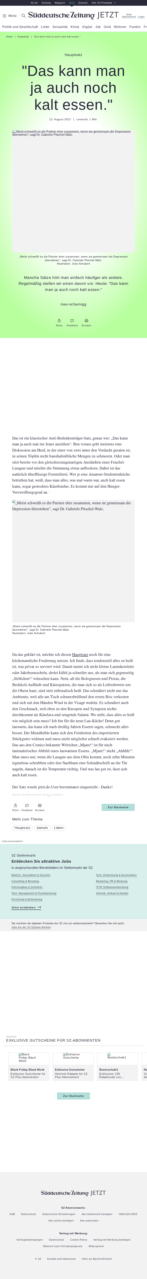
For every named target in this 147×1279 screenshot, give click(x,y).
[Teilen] (59, 320)
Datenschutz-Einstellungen (59, 1214)
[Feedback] (72, 320)
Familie (135, 26)
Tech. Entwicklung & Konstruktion (116, 875)
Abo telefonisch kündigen (97, 1214)
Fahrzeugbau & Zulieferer (27, 887)
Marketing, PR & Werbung (111, 881)
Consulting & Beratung (25, 881)
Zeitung (46, 3)
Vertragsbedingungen (29, 1240)
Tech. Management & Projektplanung (33, 893)
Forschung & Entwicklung (26, 899)
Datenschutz (28, 1214)
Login (141, 17)
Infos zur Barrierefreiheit (97, 1259)
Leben (59, 828)
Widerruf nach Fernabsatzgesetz (63, 1246)
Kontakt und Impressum (61, 1259)
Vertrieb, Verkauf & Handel (112, 893)
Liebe (45, 26)
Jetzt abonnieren (129, 15)
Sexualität (60, 26)
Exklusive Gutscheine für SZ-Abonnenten (53, 1040)
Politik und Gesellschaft (20, 26)
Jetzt (72, 3)
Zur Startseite (118, 807)
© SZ (38, 1259)
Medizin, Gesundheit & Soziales (31, 875)
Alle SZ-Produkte (102, 3)
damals (42, 828)
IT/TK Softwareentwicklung (112, 887)
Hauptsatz (80, 654)
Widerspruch (96, 1246)
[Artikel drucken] (86, 320)
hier (49, 795)
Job (98, 26)
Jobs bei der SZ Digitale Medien (31, 927)
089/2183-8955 (128, 1214)
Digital (87, 26)
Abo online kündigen (61, 1220)
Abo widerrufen (89, 1221)
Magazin (60, 3)
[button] (73, 133)
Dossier (83, 3)
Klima (75, 26)
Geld (107, 26)
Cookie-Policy (78, 1239)
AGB (12, 1214)
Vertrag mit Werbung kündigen (112, 1240)
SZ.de (34, 3)
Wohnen (120, 26)
